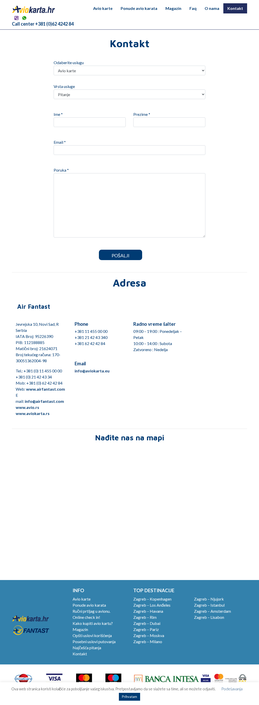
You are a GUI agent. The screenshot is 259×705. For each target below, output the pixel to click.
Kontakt (235, 8)
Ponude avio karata (139, 8)
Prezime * (141, 114)
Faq (193, 8)
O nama (212, 8)
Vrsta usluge (64, 86)
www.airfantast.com (45, 389)
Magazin (173, 8)
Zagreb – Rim (145, 617)
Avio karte (103, 8)
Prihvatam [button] (129, 697)
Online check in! (86, 617)
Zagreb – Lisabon (209, 617)
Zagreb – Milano (147, 641)
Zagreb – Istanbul (209, 605)
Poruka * (61, 170)
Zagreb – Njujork (209, 598)
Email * (60, 142)
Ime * (58, 114)
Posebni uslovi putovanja (94, 641)
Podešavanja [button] (232, 688)
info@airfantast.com (44, 401)
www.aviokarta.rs (33, 413)
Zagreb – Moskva (148, 635)
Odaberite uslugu (69, 62)
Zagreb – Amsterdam (212, 611)
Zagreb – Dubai (146, 623)
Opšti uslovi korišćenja (92, 635)
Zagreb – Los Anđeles (151, 605)
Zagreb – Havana (148, 611)
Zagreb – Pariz (146, 629)
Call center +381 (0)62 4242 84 (43, 24)
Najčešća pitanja (87, 647)
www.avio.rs (27, 407)
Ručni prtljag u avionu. (91, 611)
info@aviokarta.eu (92, 370)
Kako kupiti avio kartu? (93, 623)
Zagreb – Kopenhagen (152, 598)
